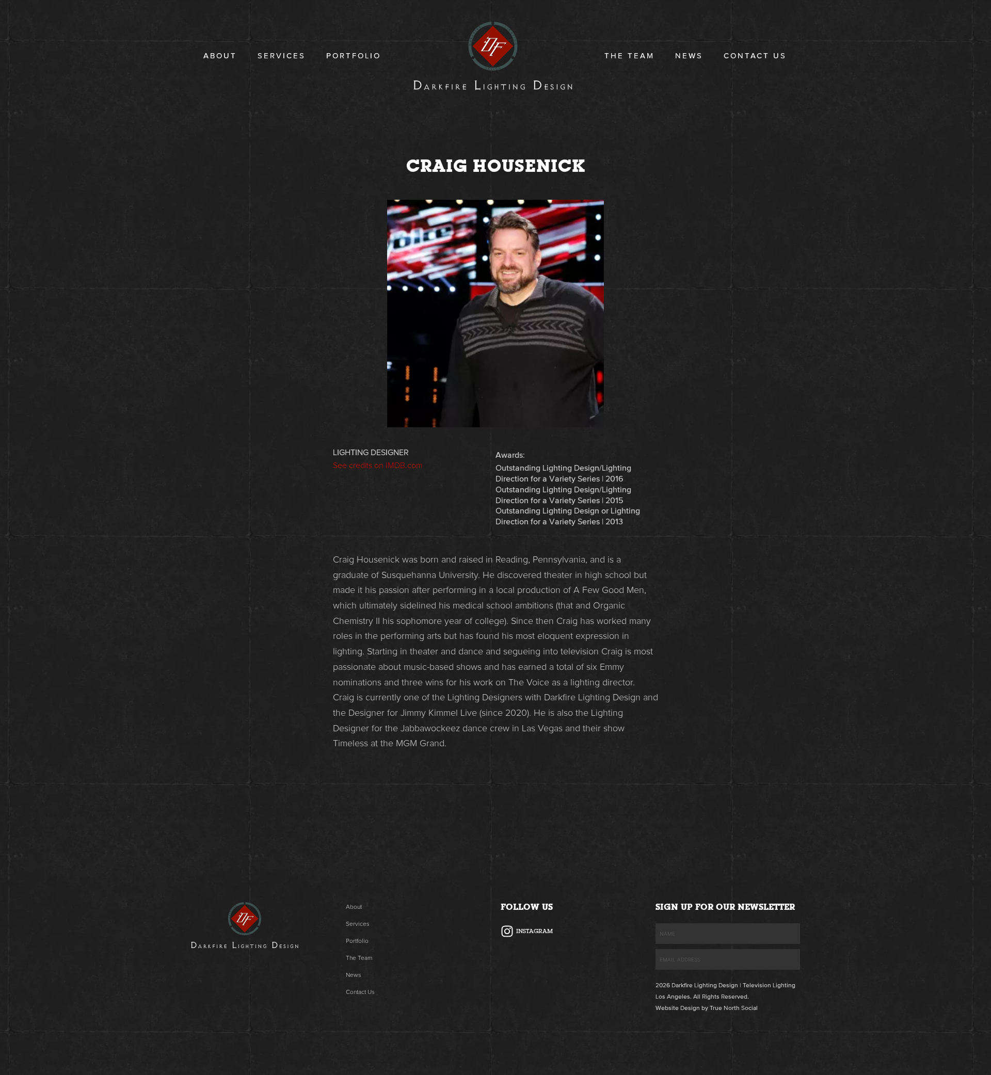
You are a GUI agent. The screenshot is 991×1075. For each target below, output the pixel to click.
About (220, 56)
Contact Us (755, 56)
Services (282, 56)
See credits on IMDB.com (378, 465)
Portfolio (353, 56)
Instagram (534, 931)
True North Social (734, 1008)
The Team (629, 56)
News (689, 56)
